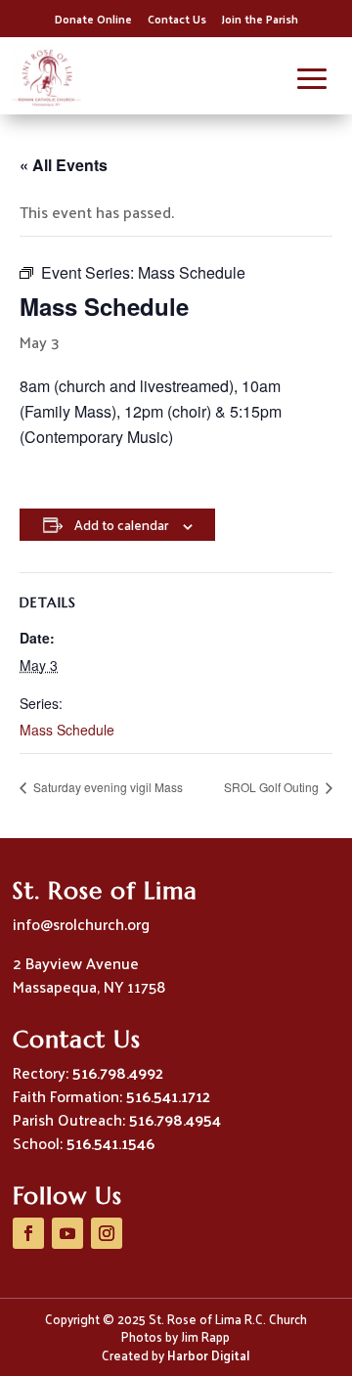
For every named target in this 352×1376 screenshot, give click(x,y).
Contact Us (177, 18)
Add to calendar (121, 524)
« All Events (64, 165)
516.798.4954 (175, 1119)
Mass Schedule (67, 729)
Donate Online (93, 18)
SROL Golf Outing (273, 786)
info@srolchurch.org (81, 924)
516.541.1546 (110, 1143)
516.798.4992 (117, 1072)
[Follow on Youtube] (67, 1233)
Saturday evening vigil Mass (106, 786)
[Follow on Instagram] (106, 1233)
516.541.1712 (168, 1096)
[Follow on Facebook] (28, 1233)
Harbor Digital (208, 1355)
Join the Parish (260, 18)
